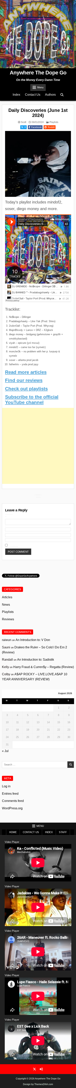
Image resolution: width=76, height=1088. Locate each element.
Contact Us (32, 94)
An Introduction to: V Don (33, 640)
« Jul (5, 751)
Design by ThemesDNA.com (38, 1084)
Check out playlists (26, 388)
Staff (63, 832)
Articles (7, 597)
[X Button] (34, 1069)
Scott (23, 122)
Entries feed (10, 793)
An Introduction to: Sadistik (35, 659)
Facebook (36, 127)
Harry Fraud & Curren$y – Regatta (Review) (43, 667)
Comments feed (13, 801)
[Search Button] (62, 95)
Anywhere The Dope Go (38, 73)
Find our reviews (23, 380)
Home (13, 832)
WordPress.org (12, 808)
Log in (6, 786)
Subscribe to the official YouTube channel (31, 399)
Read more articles (26, 372)
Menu (40, 87)
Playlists (53, 122)
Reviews (8, 619)
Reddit (51, 127)
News (6, 604)
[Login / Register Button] (41, 1069)
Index (16, 94)
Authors (50, 94)
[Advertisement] (38, 446)
